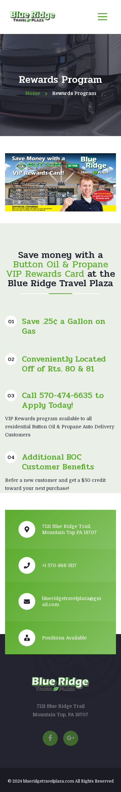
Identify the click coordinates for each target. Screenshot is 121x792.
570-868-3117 (60, 723)
